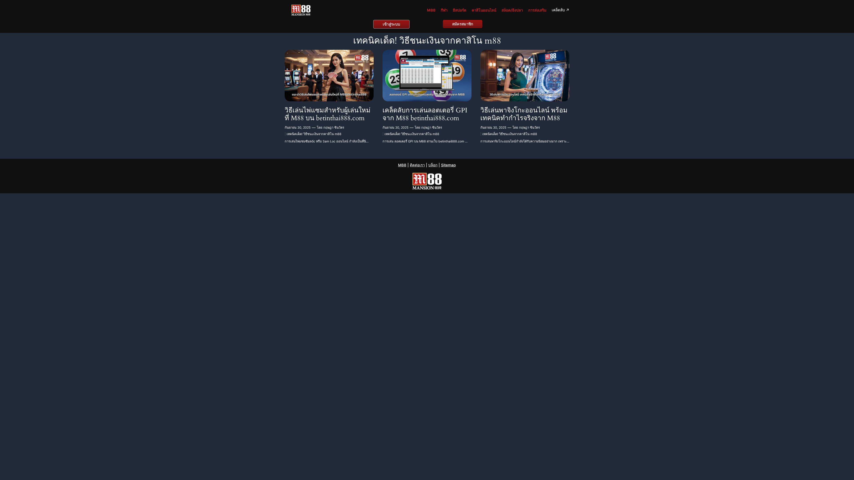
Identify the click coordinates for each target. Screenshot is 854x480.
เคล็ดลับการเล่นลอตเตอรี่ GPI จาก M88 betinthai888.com (425, 114)
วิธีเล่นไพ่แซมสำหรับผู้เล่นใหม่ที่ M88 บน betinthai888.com (328, 114)
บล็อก (432, 165)
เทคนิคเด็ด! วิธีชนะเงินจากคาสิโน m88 (314, 134)
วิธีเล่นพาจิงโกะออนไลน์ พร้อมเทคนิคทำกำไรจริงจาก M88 (524, 114)
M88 (402, 165)
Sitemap (448, 165)
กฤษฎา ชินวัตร (333, 127)
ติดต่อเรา (417, 165)
